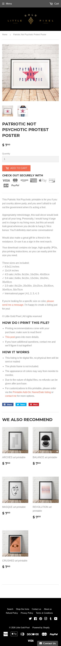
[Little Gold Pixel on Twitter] (30, 619)
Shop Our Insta (22, 609)
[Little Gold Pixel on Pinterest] (40, 619)
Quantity (6, 153)
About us (48, 609)
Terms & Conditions (44, 613)
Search (10, 609)
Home (4, 34)
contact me (11, 396)
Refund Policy (12, 613)
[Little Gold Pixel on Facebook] (35, 619)
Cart (56, 3)
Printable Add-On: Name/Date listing (32, 392)
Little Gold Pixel (23, 627)
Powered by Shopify (41, 627)
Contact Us (49, 643)
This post (10, 337)
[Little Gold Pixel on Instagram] (45, 619)
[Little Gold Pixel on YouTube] (55, 619)
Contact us (36, 609)
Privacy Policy (27, 613)
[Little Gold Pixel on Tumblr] (50, 619)
